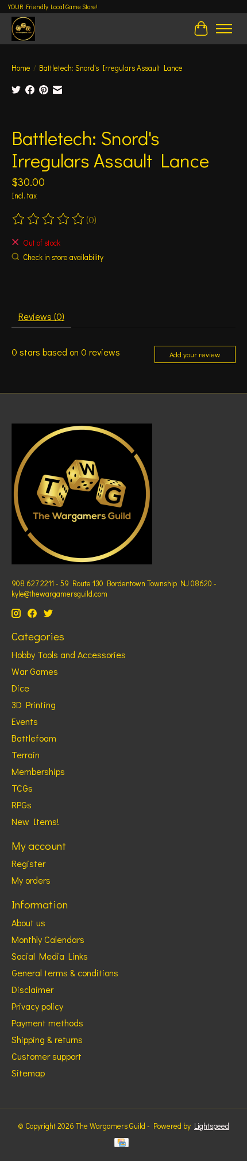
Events (24, 721)
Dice (20, 688)
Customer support (46, 1056)
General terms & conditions (64, 973)
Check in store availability (63, 257)
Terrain (25, 754)
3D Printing (33, 704)
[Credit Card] (121, 1143)
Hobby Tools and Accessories (68, 654)
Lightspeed (211, 1126)
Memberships (38, 771)
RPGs (21, 805)
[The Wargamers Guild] (23, 28)
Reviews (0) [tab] (41, 316)
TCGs (22, 788)
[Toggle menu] (224, 28)
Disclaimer (32, 989)
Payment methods (47, 1023)
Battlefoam (33, 738)
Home (20, 68)
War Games (34, 671)
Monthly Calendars (47, 939)
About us (28, 922)
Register (28, 863)
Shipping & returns (47, 1039)
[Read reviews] (48, 219)
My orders (31, 880)
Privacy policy (37, 1006)
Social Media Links (49, 956)
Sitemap (28, 1073)
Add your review (194, 354)
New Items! (35, 821)
